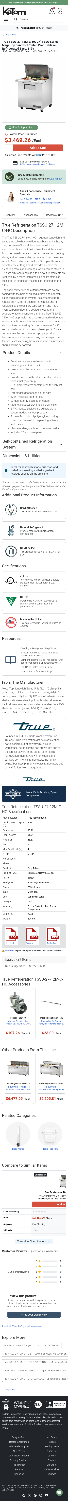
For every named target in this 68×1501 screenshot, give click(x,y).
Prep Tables (10, 35)
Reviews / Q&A (54, 215)
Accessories (31, 215)
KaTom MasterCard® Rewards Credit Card (37, 164)
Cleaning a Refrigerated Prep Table (38, 648)
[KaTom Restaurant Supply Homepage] (14, 11)
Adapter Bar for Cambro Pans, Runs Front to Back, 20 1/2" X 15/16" (51, 1024)
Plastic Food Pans (50, 1149)
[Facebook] (23, 1495)
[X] (29, 1495)
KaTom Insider (51, 1469)
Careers (52, 1455)
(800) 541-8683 (31, 198)
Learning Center (52, 1446)
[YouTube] (46, 1495)
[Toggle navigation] (6, 19)
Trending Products (19, 1460)
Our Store (51, 1464)
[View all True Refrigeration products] (34, 779)
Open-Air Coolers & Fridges (17, 1345)
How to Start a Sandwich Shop (36, 671)
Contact (52, 1460)
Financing (19, 1474)
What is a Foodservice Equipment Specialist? (40, 203)
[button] (52, 11)
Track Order (19, 1464)
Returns (19, 1469)
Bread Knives (18, 1149)
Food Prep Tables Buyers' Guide (36, 667)
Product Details (16, 352)
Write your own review (34, 1314)
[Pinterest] (35, 1495)
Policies (52, 1442)
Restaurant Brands (19, 1442)
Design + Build (19, 1437)
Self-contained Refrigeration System (27, 444)
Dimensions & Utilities (22, 456)
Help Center (52, 1437)
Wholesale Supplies (19, 1446)
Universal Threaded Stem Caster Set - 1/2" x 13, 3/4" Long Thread (18, 1024)
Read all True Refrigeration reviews (22, 1326)
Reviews (52, 1474)
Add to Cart (38, 148)
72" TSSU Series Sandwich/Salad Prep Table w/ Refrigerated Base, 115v (51, 1089)
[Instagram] (40, 1495)
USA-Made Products (19, 1455)
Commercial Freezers (49, 1345)
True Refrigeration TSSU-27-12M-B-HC (27, 966)
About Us (51, 1451)
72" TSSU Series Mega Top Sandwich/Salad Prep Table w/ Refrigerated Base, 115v (18, 1089)
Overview (10, 215)
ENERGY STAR (19, 1451)
